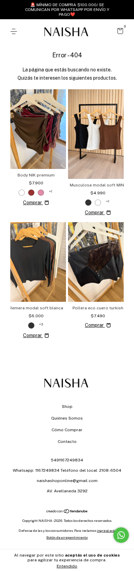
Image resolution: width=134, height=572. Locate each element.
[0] (119, 32)
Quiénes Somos (67, 418)
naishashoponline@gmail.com (67, 480)
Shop (67, 406)
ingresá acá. (106, 530)
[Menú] (15, 31)
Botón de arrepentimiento (67, 537)
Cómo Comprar (67, 429)
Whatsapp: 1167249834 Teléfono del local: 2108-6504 (67, 470)
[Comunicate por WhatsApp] (121, 535)
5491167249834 (67, 460)
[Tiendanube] (67, 512)
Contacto (67, 441)
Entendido (67, 566)
